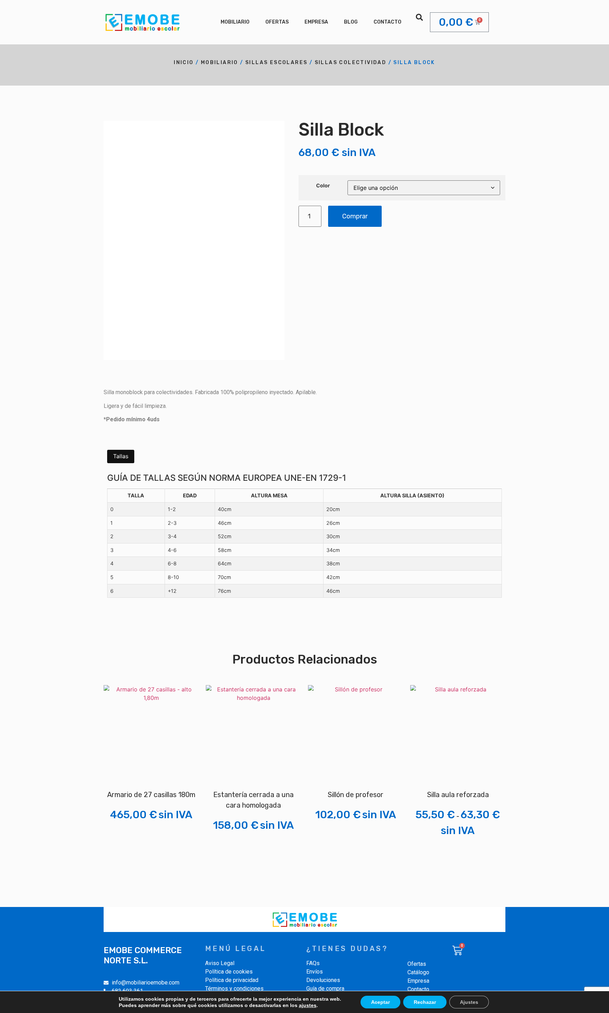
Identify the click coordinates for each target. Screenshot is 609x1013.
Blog (351, 22)
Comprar (355, 216)
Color (323, 185)
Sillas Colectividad (351, 63)
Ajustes (469, 1002)
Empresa (316, 22)
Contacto (387, 22)
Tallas (120, 456)
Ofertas (277, 22)
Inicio (183, 63)
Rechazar (425, 1002)
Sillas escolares (276, 63)
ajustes (307, 1005)
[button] (419, 17)
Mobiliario (235, 22)
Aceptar (380, 1002)
